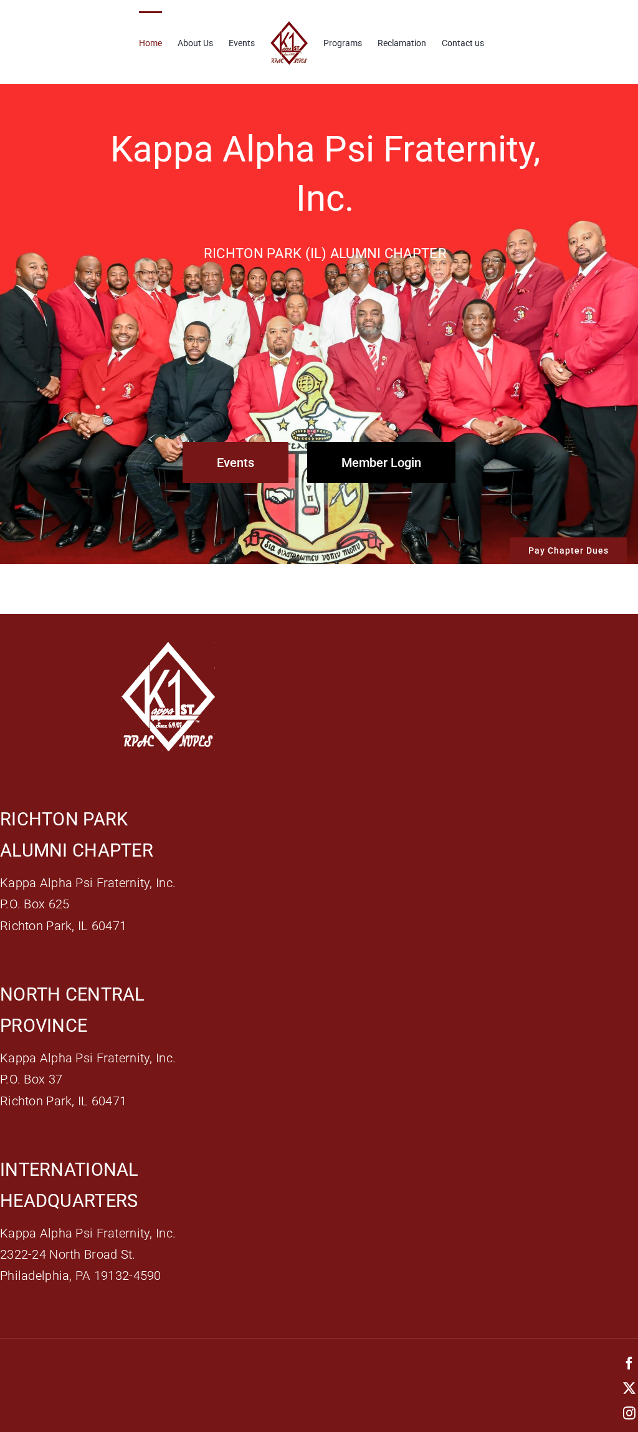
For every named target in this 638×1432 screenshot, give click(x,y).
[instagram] (629, 1413)
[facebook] (629, 1363)
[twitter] (629, 1388)
